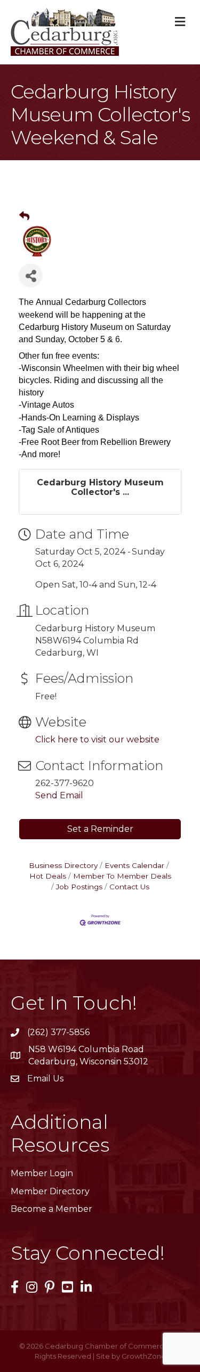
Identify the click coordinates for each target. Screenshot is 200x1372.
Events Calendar (134, 865)
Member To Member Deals (122, 876)
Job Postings (79, 886)
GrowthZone (144, 1356)
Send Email (59, 795)
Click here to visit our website (97, 739)
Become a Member (51, 1209)
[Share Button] (31, 275)
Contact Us (129, 886)
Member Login (42, 1173)
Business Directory (63, 865)
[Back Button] (24, 216)
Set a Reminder (100, 829)
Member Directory (50, 1191)
